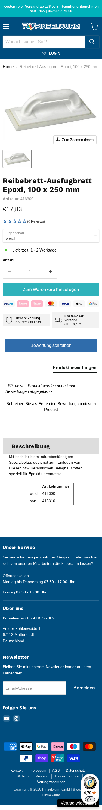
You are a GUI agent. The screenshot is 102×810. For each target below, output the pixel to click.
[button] (51, 221)
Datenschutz (76, 770)
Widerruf (23, 776)
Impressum (37, 770)
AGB (56, 770)
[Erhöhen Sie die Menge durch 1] (50, 272)
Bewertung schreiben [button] (51, 345)
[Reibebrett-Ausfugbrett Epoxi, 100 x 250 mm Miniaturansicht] (17, 159)
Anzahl (8, 260)
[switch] (90, 799)
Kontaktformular (66, 776)
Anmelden (84, 687)
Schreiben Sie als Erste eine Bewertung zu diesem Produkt (51, 406)
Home (8, 66)
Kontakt (16, 770)
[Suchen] (92, 42)
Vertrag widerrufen (51, 782)
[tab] (75, 369)
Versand (42, 776)
